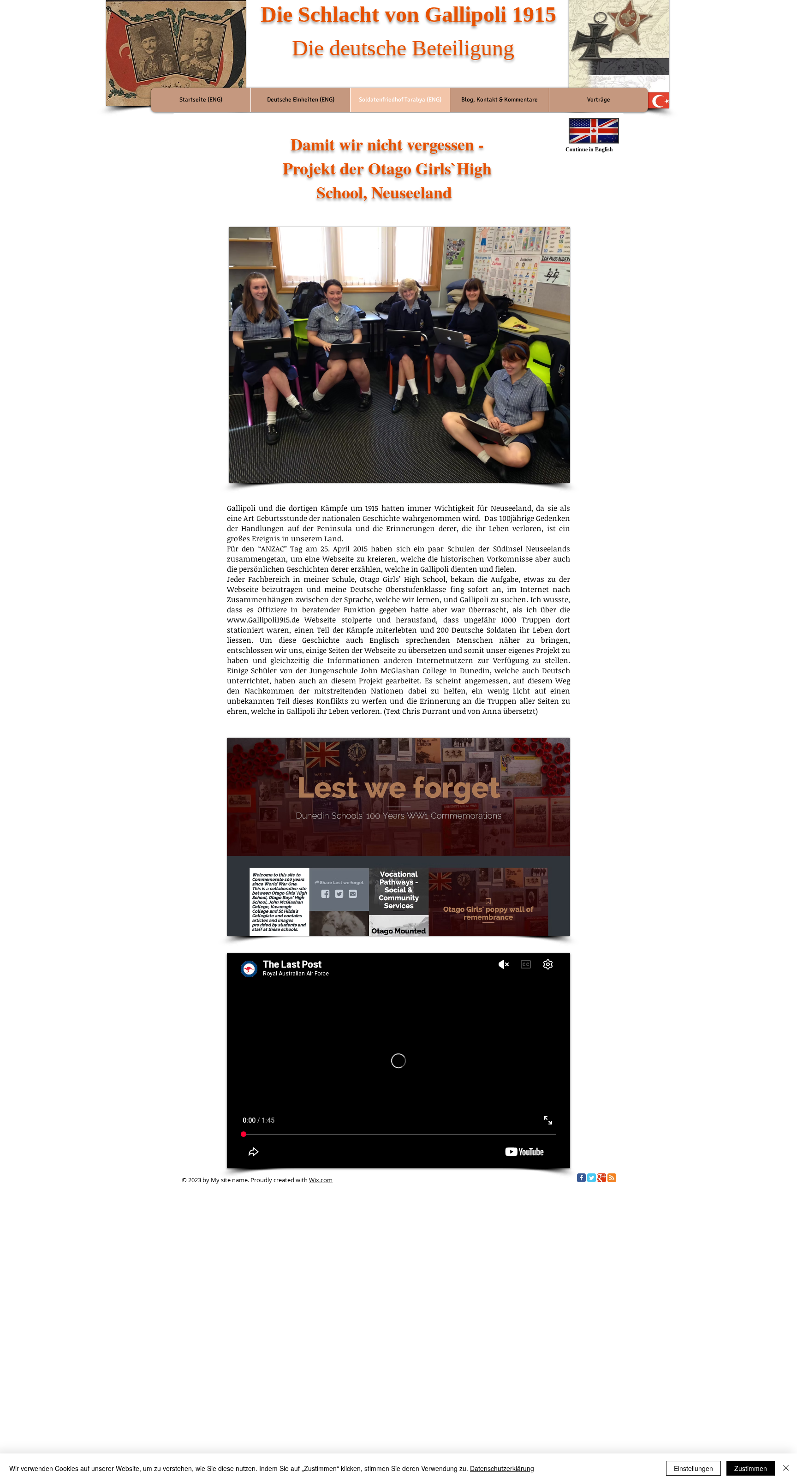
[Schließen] (785, 1468)
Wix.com (321, 1180)
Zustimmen (750, 1468)
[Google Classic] (601, 1177)
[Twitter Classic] (591, 1177)
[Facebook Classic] (581, 1177)
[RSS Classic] (611, 1177)
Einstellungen (693, 1468)
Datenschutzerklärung (502, 1468)
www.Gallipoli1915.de (263, 620)
